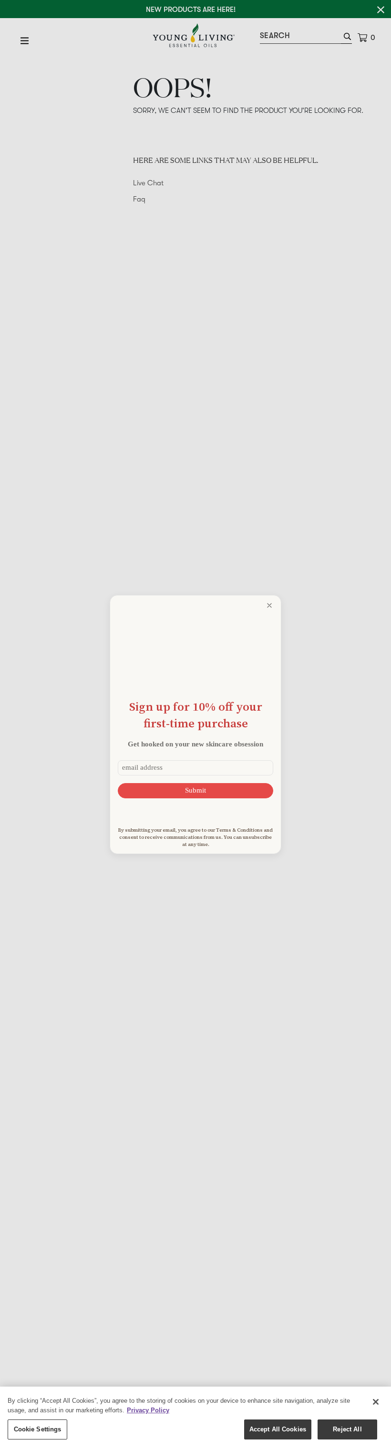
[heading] (195, 714)
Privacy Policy (148, 1410)
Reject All (347, 1429)
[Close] (375, 1401)
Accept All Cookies (277, 1429)
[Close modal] (269, 605)
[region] (195, 1418)
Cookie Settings (38, 1429)
